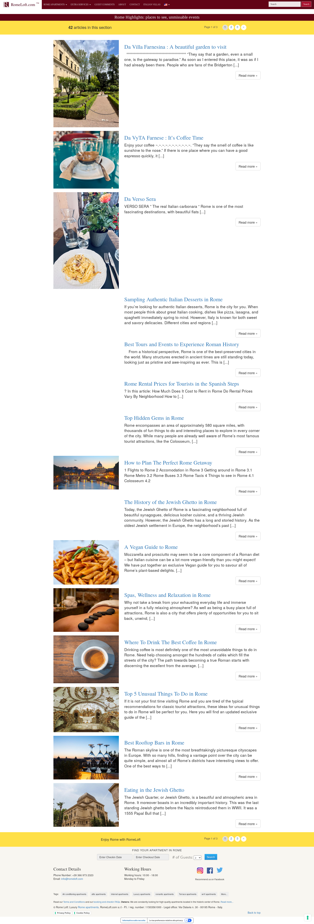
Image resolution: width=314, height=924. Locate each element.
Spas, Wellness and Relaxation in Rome (167, 594)
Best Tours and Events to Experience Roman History (181, 344)
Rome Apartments (54, 4)
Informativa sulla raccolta (133, 920)
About (122, 4)
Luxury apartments (142, 894)
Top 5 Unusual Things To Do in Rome (166, 693)
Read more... (227, 901)
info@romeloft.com (72, 879)
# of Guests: (182, 857)
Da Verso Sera (140, 198)
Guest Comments (104, 4)
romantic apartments (165, 894)
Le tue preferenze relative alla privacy (166, 920)
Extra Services (80, 4)
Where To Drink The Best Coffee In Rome (170, 642)
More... (224, 894)
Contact (135, 4)
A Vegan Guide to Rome (151, 546)
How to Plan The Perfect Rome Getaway (168, 462)
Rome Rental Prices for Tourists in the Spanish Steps (181, 383)
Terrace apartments (187, 894)
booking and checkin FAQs (107, 901)
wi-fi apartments (209, 894)
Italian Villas (151, 4)
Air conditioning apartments (74, 894)
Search (306, 4)
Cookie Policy (83, 913)
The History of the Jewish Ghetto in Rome (170, 501)
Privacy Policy (64, 913)
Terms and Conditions (74, 901)
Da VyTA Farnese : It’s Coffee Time (163, 137)
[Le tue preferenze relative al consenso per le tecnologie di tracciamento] (307, 917)
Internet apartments (119, 894)
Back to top (254, 912)
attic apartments (99, 894)
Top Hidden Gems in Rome (154, 417)
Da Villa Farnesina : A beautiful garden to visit (175, 46)
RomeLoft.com (25, 4)
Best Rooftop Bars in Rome (154, 742)
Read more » (248, 75)
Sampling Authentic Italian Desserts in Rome (173, 299)
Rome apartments (88, 907)
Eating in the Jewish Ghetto (154, 789)
